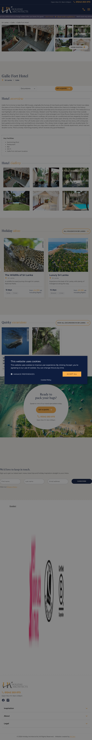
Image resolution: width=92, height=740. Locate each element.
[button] (22, 374)
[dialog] (46, 370)
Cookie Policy (46, 380)
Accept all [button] (72, 374)
